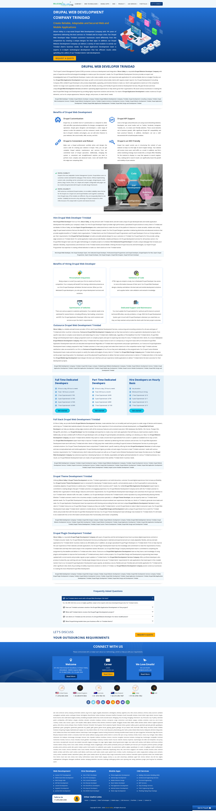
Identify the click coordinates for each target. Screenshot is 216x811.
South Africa (66, 752)
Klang (157, 730)
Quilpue (128, 747)
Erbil (59, 725)
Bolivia (97, 715)
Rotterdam (74, 749)
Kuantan (101, 732)
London (65, 735)
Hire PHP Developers (89, 777)
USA (115, 757)
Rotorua (69, 749)
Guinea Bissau (102, 727)
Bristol (140, 715)
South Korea (89, 752)
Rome (59, 749)
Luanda (87, 735)
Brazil (124, 715)
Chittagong (115, 717)
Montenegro (146, 737)
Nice (99, 742)
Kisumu (142, 730)
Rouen (79, 749)
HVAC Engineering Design (146, 788)
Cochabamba (60, 720)
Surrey (55, 754)
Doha (98, 722)
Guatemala (74, 727)
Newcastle (84, 742)
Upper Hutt (137, 757)
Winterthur (94, 759)
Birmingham (84, 715)
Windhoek (77, 759)
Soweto (102, 752)
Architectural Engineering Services (148, 777)
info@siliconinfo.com (145, 670)
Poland (109, 744)
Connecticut (121, 720)
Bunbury (78, 717)
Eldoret (150, 722)
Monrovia (126, 737)
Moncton (114, 737)
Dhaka (85, 722)
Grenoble (153, 725)
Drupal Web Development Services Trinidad (144, 520)
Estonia (66, 725)
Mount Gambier (84, 740)
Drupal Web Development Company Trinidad (67, 366)
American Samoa (63, 713)
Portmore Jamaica (152, 744)
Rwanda (87, 749)
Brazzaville (129, 715)
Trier (153, 754)
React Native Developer (118, 783)
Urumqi (110, 757)
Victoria (143, 757)
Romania (55, 749)
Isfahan (95, 730)
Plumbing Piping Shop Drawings (148, 790)
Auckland (160, 713)
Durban (145, 722)
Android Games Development (119, 788)
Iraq (87, 730)
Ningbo (126, 742)
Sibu (121, 749)
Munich (110, 740)
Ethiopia (71, 725)
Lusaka (101, 735)
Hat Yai (124, 727)
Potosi (60, 747)
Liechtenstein (149, 732)
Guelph (88, 727)
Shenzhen (92, 749)
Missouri (84, 737)
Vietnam (148, 757)
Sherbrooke (105, 749)
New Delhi (144, 740)
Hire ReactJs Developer (90, 783)
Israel (105, 730)
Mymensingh (137, 740)
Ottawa (92, 744)
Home (86, 800)
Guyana (114, 727)
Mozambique (93, 740)
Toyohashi (145, 754)
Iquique (81, 730)
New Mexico (56, 742)
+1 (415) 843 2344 (60, 800)
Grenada (148, 725)
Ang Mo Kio (89, 713)
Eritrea (62, 725)
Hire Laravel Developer (90, 780)
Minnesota (56, 737)
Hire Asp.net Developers (90, 788)
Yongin (144, 759)
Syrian (88, 754)
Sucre (134, 752)
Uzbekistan (130, 757)
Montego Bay (139, 737)
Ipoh (78, 730)
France (75, 725)
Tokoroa (104, 754)
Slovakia (146, 749)
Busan (110, 717)
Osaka (76, 744)
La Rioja (126, 735)
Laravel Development (61, 785)
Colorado (86, 720)
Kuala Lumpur (84, 732)
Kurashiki (122, 732)
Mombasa (103, 737)
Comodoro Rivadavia (95, 720)
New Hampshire (151, 740)
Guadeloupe (56, 727)
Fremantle (91, 725)
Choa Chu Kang (123, 717)
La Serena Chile (116, 735)
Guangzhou (67, 727)
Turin (76, 757)
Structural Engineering (145, 780)
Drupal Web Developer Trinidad (64, 99)
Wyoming (126, 759)
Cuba (64, 722)
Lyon (122, 735)
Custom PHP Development (63, 775)
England (154, 722)
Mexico (140, 735)
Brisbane (135, 715)
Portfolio (133, 800)
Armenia (145, 713)
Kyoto (137, 732)
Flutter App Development (118, 790)
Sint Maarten (139, 749)
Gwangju (118, 727)
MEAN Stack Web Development (64, 777)
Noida (133, 742)
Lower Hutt (82, 735)
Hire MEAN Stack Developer (91, 790)
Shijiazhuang (112, 749)
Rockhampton (158, 747)
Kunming (117, 732)
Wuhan (118, 759)
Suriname (159, 752)
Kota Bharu (64, 732)
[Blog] (113, 702)
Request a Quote (65, 58)
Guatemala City (82, 727)
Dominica (103, 722)
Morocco (67, 740)
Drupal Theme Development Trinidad (84, 524)
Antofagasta (112, 713)
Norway (65, 744)
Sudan (138, 752)
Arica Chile (130, 713)
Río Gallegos (147, 747)
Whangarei (71, 759)
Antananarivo (105, 713)
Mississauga (71, 737)
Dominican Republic (111, 722)
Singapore (133, 749)
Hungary (67, 730)
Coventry (55, 722)
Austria (67, 715)
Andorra (83, 713)
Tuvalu (92, 757)
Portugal (160, 744)
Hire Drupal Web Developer (63, 253)
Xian (130, 759)
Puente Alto (71, 747)
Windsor (83, 759)
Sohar (155, 749)
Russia (82, 749)
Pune (105, 747)
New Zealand (77, 742)
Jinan (111, 730)
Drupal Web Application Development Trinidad (101, 103)
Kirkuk (138, 730)
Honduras (55, 730)
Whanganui (65, 759)
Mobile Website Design (117, 780)
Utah (118, 757)
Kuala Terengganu (93, 732)
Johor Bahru (124, 730)
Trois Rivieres (56, 757)
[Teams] (122, 702)
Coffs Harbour (69, 720)
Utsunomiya (123, 757)
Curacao (68, 722)
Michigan (151, 735)
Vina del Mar (154, 757)
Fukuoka (119, 725)
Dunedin (141, 722)
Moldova (97, 737)
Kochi (54, 732)
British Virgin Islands (147, 715)
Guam (62, 727)
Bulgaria (73, 717)
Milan (156, 735)
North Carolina (139, 742)
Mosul (72, 740)
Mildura (160, 735)
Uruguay (105, 757)
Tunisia (73, 757)
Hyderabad (73, 730)
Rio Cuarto (141, 747)
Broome (156, 715)
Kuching (105, 732)
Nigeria (106, 742)
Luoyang (97, 735)
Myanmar (130, 740)
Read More (70, 676)
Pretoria (65, 747)
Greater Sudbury (130, 725)
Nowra (69, 744)
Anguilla (99, 713)
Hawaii (128, 727)
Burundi (106, 717)
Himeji (145, 727)
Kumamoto (111, 732)
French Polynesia (107, 725)
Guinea (96, 727)
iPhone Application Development (120, 775)
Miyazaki (92, 737)
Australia (62, 715)
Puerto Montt (87, 747)
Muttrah (120, 740)
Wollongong (112, 759)
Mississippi (78, 737)
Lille (157, 732)
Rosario (64, 749)
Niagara (90, 742)
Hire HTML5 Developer (90, 775)
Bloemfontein (91, 715)
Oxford (105, 744)
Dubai (128, 722)
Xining (133, 759)
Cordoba (140, 720)
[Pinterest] (108, 702)
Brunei (55, 717)
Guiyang (109, 727)
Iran (85, 730)
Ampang (71, 713)
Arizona (135, 713)
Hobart (156, 727)
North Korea (154, 742)
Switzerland (75, 754)
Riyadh (152, 747)
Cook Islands (128, 720)
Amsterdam (77, 713)
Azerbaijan (73, 715)
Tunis (69, 757)
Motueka (77, 740)
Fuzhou (124, 725)
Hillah (141, 727)
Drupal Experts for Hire (146, 253)
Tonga (112, 754)
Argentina (124, 713)
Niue (130, 742)
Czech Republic (79, 722)
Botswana (108, 715)
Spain (106, 752)
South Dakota (81, 752)
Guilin (92, 727)
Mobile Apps (115, 800)
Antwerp (119, 713)
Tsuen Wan (64, 757)
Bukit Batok (68, 717)
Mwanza (125, 740)
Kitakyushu (147, 730)
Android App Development (118, 777)
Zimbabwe (159, 759)
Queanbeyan (134, 747)
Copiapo (135, 720)
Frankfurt (80, 725)
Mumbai (105, 740)
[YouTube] (118, 702)
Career (140, 800)
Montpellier (154, 737)
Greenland (142, 725)
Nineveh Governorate (118, 742)
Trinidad (157, 754)
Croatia (60, 722)
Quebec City (110, 747)
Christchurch (136, 717)
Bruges (160, 715)
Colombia (80, 720)
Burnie (102, 717)
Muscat (115, 740)
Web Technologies (103, 800)
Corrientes (145, 720)
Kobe (161, 730)
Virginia (160, 757)
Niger (102, 742)
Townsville (134, 754)
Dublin (136, 722)
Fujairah (114, 725)
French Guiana (98, 725)
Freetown (85, 725)
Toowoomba (117, 754)
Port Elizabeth (126, 744)
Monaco (109, 737)
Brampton (120, 715)
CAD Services (125, 800)
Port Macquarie (142, 744)
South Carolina (73, 752)
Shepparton (99, 749)
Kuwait (127, 732)
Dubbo (132, 722)
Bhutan (78, 715)
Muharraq (100, 740)
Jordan (130, 730)
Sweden (70, 754)
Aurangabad (56, 715)
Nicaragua (95, 742)
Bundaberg (84, 717)
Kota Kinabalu (71, 732)
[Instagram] (98, 702)
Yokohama (138, 759)
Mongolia (120, 737)
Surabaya (150, 752)
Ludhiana (92, 735)
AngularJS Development (62, 788)
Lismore (160, 732)
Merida (136, 735)
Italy (109, 730)
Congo (115, 720)
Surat (155, 752)
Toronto (124, 754)
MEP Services (143, 783)
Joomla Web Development (62, 790)
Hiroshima (150, 727)
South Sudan (96, 752)
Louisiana (76, 735)
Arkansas (140, 713)
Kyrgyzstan (142, 732)
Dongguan (120, 722)
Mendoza (130, 735)
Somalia (60, 752)
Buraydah (89, 717)
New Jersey (159, 740)
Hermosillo (137, 727)
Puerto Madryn (79, 747)
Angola (94, 713)
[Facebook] (88, 702)
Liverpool (60, 735)
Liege (154, 732)
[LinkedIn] (103, 702)
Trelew (150, 754)
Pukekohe (100, 747)
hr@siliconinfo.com (108, 670)
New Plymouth (64, 742)
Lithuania (55, 735)
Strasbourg (130, 752)
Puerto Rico (94, 747)
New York (71, 742)
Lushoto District (108, 735)
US (113, 757)
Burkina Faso (96, 717)
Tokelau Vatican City (96, 754)
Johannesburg (117, 730)
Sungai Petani (144, 752)
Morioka (62, 740)
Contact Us (148, 800)
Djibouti (89, 722)
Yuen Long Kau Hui (151, 759)
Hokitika (160, 727)
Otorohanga (87, 744)
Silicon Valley (109, 807)
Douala (125, 722)
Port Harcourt (134, 744)
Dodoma (94, 722)
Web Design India (60, 780)
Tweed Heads (98, 757)
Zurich (55, 762)
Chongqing (130, 717)
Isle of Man (101, 730)
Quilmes (124, 747)
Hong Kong (62, 730)
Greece (137, 725)
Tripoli (160, 754)
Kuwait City (132, 732)
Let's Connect (156, 4)
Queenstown (117, 747)
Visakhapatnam (57, 759)
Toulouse (128, 754)
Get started (62, 411)
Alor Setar (56, 713)
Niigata (110, 742)
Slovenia (151, 749)
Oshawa (81, 744)
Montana (131, 737)
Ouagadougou (99, 744)
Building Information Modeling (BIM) (149, 775)
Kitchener (153, 730)
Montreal (159, 737)
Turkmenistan (86, 757)
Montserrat (56, 740)
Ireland (91, 730)
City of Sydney (153, 717)
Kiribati (134, 730)
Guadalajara (159, 725)
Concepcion (110, 720)
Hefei (132, 727)
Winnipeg (88, 759)
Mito (88, 737)
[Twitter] (93, 702)
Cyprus (73, 722)
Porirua (120, 744)
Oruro (72, 744)
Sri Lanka (119, 752)
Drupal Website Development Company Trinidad (113, 99)
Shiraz (118, 749)
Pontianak (114, 744)
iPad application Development (119, 785)
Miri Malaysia (63, 737)
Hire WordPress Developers (91, 785)
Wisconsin (100, 759)
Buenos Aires (60, 717)
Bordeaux (102, 715)
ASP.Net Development (61, 783)
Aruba (150, 713)
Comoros (103, 720)
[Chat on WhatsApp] (127, 702)
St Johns (124, 752)
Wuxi (121, 759)
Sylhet (85, 754)
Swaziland (64, 754)
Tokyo (108, 754)
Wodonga (106, 759)
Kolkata (59, 732)
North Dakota (146, 742)
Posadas (55, 747)
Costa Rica (152, 720)
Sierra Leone (126, 749)
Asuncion (154, 713)
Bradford (114, 715)
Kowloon (78, 732)
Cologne (75, 720)
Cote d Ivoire (158, 720)
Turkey (80, 757)
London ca (70, 735)
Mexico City (146, 735)
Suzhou (59, 754)
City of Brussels (145, 717)
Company (93, 800)
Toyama (140, 754)
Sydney (81, 754)
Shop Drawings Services (146, 785)
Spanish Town (112, 752)
